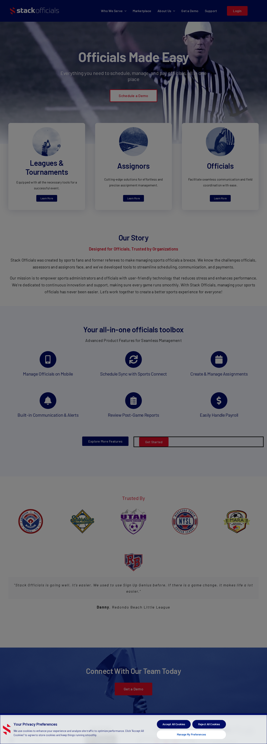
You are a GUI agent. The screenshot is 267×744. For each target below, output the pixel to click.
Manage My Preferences (191, 734)
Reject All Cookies (209, 724)
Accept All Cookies (173, 724)
